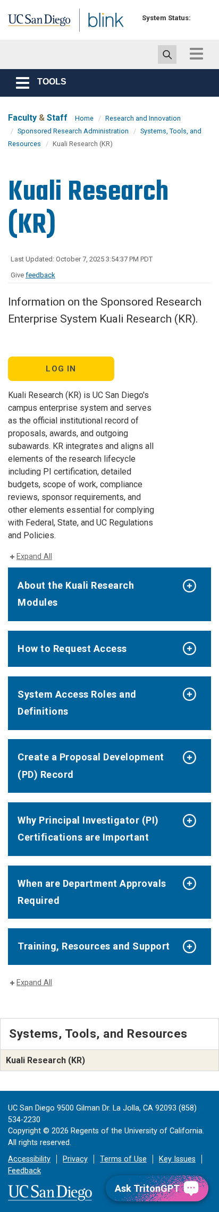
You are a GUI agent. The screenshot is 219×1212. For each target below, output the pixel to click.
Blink (85, 33)
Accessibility (29, 1159)
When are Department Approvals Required (92, 892)
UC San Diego (31, 22)
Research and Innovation (143, 118)
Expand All (34, 556)
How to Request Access (72, 648)
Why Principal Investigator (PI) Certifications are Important (88, 829)
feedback (40, 275)
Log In (61, 369)
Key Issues (177, 1159)
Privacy (75, 1159)
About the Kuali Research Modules (76, 594)
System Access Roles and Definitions (77, 703)
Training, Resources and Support (94, 946)
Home (84, 118)
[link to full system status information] (201, 17)
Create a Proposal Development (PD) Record (91, 765)
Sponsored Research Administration (73, 131)
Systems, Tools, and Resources (98, 1033)
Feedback (24, 1170)
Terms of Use (123, 1159)
